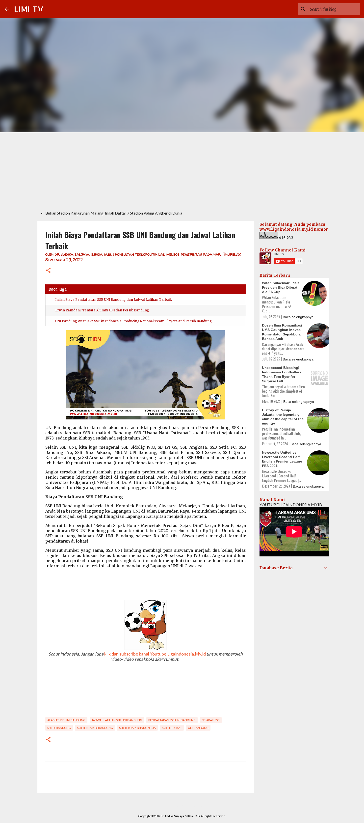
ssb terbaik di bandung (95, 728)
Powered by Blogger (185, 805)
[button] (48, 270)
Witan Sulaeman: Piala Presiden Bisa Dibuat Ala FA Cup (281, 287)
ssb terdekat (172, 728)
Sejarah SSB (211, 720)
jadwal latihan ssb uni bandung (117, 720)
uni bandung (198, 728)
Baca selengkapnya (298, 317)
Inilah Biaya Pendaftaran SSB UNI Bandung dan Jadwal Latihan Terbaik (113, 300)
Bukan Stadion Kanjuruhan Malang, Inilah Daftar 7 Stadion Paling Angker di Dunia (113, 213)
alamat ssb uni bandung (66, 720)
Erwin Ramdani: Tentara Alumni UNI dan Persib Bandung (102, 310)
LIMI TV (28, 9)
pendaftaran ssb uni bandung (172, 720)
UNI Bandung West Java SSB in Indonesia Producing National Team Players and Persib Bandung (133, 321)
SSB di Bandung (59, 728)
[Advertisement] (182, 169)
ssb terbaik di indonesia (137, 728)
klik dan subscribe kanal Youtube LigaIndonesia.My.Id (155, 654)
